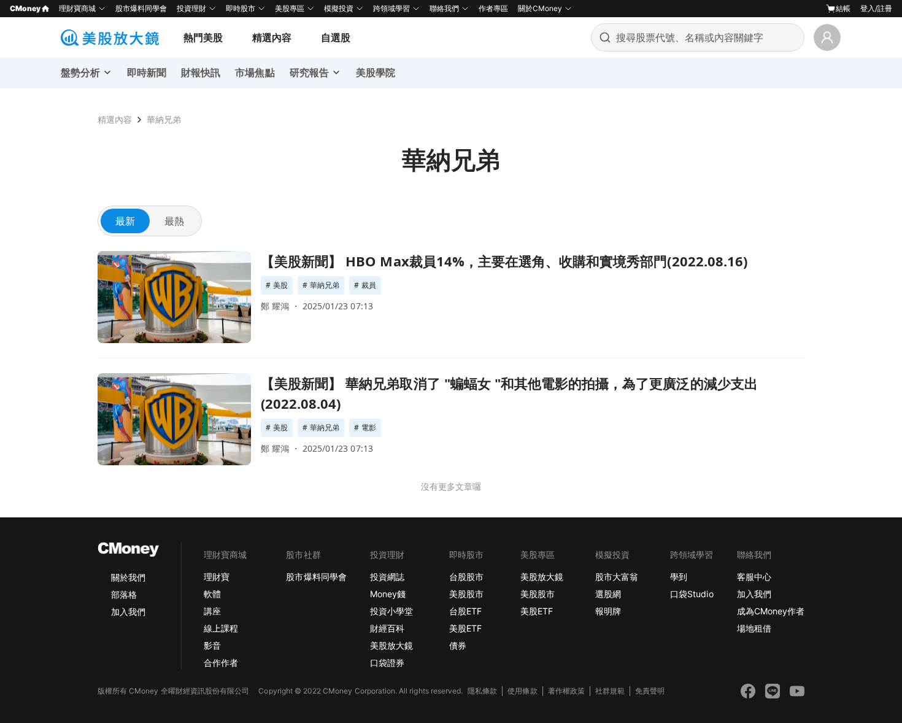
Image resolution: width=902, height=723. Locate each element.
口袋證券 (387, 662)
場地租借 (754, 628)
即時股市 (240, 8)
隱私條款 (482, 690)
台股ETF (465, 611)
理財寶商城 (77, 8)
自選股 (335, 37)
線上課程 (221, 628)
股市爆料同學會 (141, 8)
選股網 (608, 594)
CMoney (25, 8)
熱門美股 (203, 37)
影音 (212, 645)
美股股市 (466, 594)
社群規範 (610, 690)
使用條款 (522, 690)
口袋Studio (691, 594)
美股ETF (465, 628)
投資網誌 (387, 576)
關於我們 (128, 577)
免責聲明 (650, 690)
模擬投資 (338, 8)
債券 (457, 645)
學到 (678, 576)
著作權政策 (566, 690)
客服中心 (754, 576)
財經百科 (387, 628)
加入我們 (128, 611)
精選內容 (271, 37)
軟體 (212, 594)
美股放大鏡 (391, 645)
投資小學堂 (391, 611)
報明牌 (608, 611)
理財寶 (216, 576)
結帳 (843, 8)
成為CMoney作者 (770, 611)
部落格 (124, 594)
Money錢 (388, 594)
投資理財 (191, 8)
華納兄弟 (164, 119)
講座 (212, 611)
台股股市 (466, 576)
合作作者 (221, 662)
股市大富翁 (616, 576)
